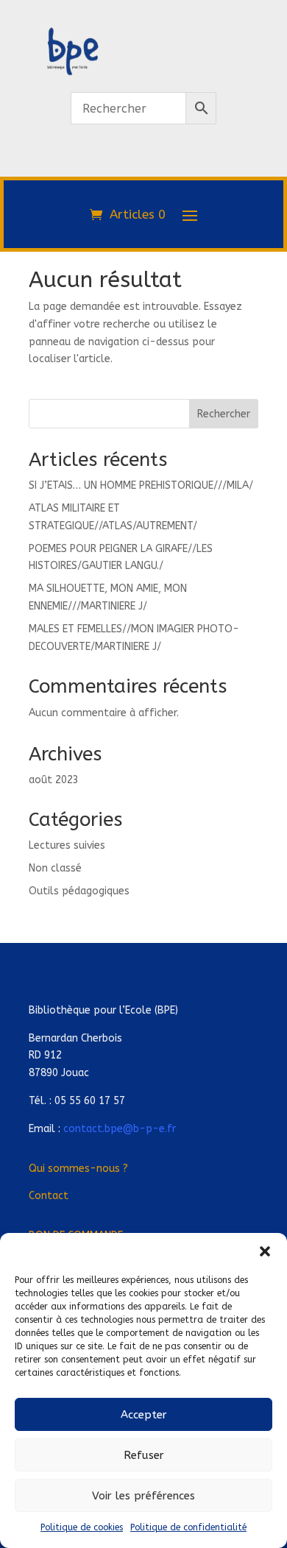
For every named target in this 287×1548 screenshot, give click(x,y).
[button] (265, 1251)
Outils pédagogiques (79, 891)
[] (143, 168)
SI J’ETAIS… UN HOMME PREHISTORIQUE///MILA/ (141, 485)
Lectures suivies (67, 845)
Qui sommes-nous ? (78, 1168)
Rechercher (223, 414)
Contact (48, 1196)
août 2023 (54, 780)
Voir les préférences (143, 1495)
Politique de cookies (81, 1527)
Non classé (55, 868)
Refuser (144, 1455)
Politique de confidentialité (188, 1527)
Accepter (144, 1414)
